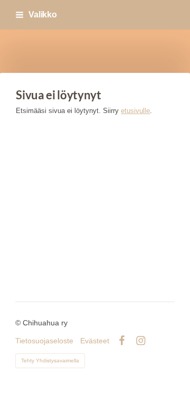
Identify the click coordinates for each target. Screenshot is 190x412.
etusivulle (135, 111)
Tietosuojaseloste (44, 340)
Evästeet (94, 340)
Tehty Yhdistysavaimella (50, 360)
